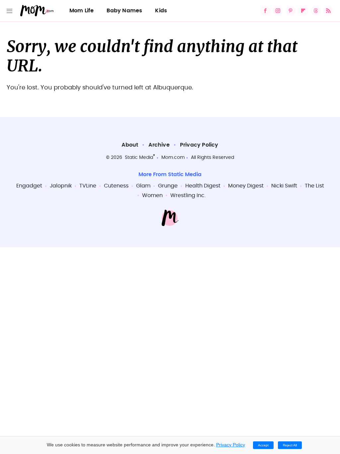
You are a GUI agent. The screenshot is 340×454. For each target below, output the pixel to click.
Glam (143, 185)
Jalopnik (61, 185)
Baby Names (124, 10)
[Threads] (316, 11)
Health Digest (202, 185)
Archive (158, 145)
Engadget (29, 185)
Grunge (168, 185)
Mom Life (81, 10)
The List (314, 185)
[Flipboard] (303, 11)
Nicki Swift (284, 185)
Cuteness (116, 185)
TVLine (87, 185)
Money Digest (246, 185)
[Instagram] (278, 11)
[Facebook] (265, 11)
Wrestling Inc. (188, 195)
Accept (263, 445)
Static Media (139, 157)
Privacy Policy (199, 145)
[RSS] (328, 11)
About (130, 145)
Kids (161, 10)
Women (152, 195)
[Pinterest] (291, 11)
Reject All (290, 445)
